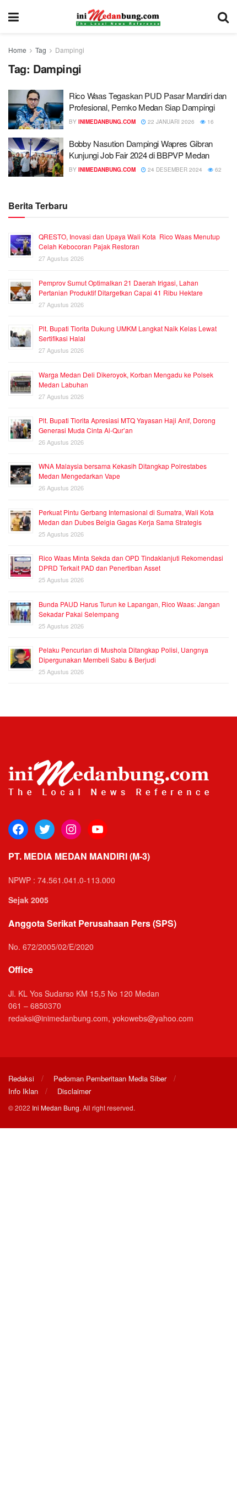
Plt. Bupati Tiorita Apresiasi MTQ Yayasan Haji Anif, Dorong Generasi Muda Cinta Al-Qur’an (127, 425)
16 (210, 121)
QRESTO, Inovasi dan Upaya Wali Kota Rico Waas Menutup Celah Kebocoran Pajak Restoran (129, 241)
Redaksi (21, 1078)
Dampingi (69, 49)
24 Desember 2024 (174, 169)
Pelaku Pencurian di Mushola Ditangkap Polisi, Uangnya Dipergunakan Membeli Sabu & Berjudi (123, 654)
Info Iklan (23, 1091)
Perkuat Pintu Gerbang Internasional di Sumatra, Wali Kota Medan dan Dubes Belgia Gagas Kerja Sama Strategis (126, 517)
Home (17, 49)
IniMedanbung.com (107, 121)
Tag (40, 49)
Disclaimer (74, 1091)
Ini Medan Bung (55, 1107)
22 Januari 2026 (170, 121)
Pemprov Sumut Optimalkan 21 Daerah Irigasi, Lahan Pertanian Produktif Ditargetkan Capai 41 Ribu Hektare (121, 287)
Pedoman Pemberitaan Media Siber (109, 1078)
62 (217, 169)
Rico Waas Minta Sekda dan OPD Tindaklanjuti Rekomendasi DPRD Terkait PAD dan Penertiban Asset (131, 562)
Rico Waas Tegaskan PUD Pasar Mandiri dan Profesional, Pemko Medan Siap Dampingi (148, 101)
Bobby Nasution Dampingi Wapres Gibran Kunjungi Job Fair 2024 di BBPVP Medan (141, 149)
